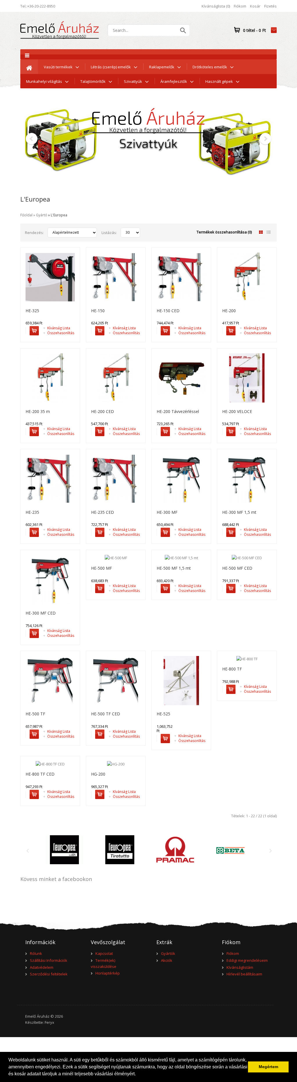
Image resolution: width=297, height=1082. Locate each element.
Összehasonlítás (58, 332)
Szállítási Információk (48, 960)
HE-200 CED (102, 411)
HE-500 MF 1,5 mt (174, 568)
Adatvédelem (41, 967)
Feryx (49, 1022)
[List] (268, 232)
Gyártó (41, 215)
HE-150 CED (168, 310)
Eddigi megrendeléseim (247, 960)
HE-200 (229, 310)
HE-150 (98, 310)
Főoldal (26, 215)
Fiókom (240, 6)
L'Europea (59, 215)
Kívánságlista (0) (216, 6)
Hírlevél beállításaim (244, 974)
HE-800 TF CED (40, 774)
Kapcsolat (104, 953)
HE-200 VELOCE (237, 411)
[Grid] (261, 232)
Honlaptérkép (107, 973)
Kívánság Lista (56, 328)
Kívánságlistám (240, 967)
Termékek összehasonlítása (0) (224, 232)
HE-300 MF (167, 512)
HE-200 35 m (38, 411)
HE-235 (32, 512)
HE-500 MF (101, 568)
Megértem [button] (268, 1066)
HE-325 (32, 310)
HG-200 (98, 774)
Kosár (255, 6)
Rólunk (36, 953)
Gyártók (168, 953)
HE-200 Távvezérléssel (178, 411)
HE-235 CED (102, 512)
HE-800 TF (232, 669)
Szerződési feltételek (49, 974)
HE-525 (163, 714)
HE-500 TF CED (105, 714)
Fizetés (270, 6)
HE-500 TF (35, 714)
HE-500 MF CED (237, 568)
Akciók (166, 960)
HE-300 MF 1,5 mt (239, 512)
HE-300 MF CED (41, 613)
